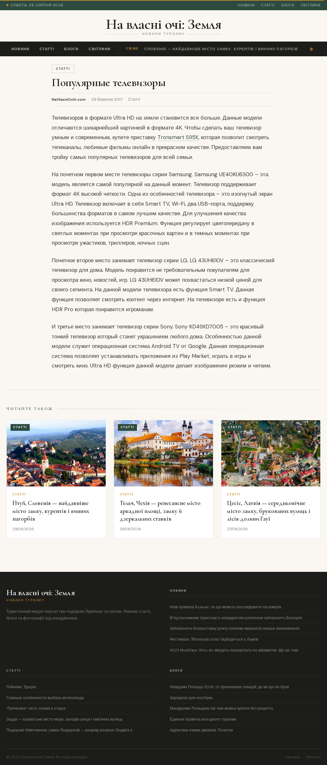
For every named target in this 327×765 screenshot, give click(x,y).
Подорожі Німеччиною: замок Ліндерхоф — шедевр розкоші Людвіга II (69, 730)
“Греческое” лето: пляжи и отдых (35, 708)
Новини (246, 5)
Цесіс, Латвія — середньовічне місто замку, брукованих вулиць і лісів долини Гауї (268, 510)
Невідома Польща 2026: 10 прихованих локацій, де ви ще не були (229, 687)
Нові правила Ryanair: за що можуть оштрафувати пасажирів (225, 607)
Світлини (311, 5)
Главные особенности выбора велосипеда (45, 697)
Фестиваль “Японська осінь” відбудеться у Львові (214, 639)
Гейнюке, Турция (21, 687)
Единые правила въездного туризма (203, 719)
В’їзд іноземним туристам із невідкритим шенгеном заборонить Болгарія (236, 617)
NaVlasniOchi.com (69, 99)
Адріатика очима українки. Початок (201, 730)
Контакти (313, 757)
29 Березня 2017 (107, 99)
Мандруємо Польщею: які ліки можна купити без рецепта (221, 708)
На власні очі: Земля (163, 24)
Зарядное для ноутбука (191, 697)
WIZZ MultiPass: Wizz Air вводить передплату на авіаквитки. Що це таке (234, 650)
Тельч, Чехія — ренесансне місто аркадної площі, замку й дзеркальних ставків (160, 510)
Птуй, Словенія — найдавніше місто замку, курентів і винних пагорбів (212, 49)
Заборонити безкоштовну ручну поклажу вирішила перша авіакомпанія (235, 628)
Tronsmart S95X (177, 137)
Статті (268, 5)
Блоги (287, 5)
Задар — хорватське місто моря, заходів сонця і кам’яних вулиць (64, 719)
